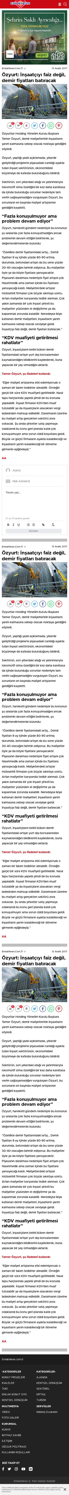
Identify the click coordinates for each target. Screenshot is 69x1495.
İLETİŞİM (7, 1441)
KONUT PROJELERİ (13, 1377)
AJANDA (41, 1377)
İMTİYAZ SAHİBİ (11, 1435)
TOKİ (5, 1389)
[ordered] (28, 525)
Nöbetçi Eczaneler (47, 1412)
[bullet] (33, 525)
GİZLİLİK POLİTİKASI (14, 1446)
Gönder (33, 531)
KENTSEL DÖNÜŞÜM (14, 1400)
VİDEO (6, 1412)
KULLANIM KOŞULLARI (16, 1452)
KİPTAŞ (40, 1394)
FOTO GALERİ (10, 1418)
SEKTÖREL (43, 1389)
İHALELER (8, 1383)
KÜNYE (6, 1429)
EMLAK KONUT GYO (14, 1394)
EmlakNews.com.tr (12, 68)
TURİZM (41, 1400)
